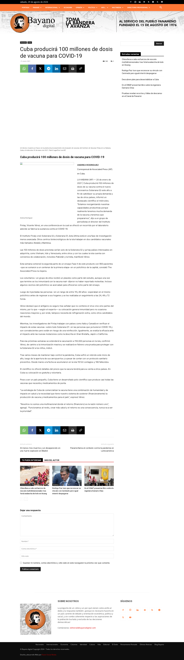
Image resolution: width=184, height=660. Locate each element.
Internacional (51, 7)
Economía (68, 7)
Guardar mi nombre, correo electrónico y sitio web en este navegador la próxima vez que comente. (66, 563)
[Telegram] (153, 2)
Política (91, 7)
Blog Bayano (159, 644)
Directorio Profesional (137, 7)
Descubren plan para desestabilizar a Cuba (140, 79)
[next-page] (26, 499)
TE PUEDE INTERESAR (31, 460)
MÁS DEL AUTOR (51, 460)
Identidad (83, 644)
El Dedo (115, 644)
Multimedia (116, 7)
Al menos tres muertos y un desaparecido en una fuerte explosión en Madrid (40, 449)
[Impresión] (73, 69)
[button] (160, 7)
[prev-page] (21, 499)
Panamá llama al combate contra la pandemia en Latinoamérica (92, 449)
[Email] (64, 69)
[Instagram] (135, 2)
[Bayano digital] (92, 23)
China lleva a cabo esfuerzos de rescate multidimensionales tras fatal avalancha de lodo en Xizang (33, 491)
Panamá (36, 7)
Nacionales (40, 644)
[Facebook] (131, 2)
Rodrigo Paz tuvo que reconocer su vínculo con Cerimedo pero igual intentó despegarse (66, 491)
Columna (74, 644)
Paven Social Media (49, 655)
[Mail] (144, 2)
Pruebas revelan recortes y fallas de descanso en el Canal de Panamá (142, 94)
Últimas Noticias (146, 644)
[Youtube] (162, 2)
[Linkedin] (140, 2)
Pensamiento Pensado (128, 644)
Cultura (87, 485)
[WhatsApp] (24, 69)
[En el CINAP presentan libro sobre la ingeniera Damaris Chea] (99, 476)
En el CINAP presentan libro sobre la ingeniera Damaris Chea (141, 86)
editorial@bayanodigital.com (83, 628)
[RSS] (149, 2)
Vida (29, 42)
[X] (157, 2)
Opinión (79, 7)
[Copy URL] (81, 69)
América (56, 485)
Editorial (106, 644)
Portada (25, 7)
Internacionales (26, 485)
